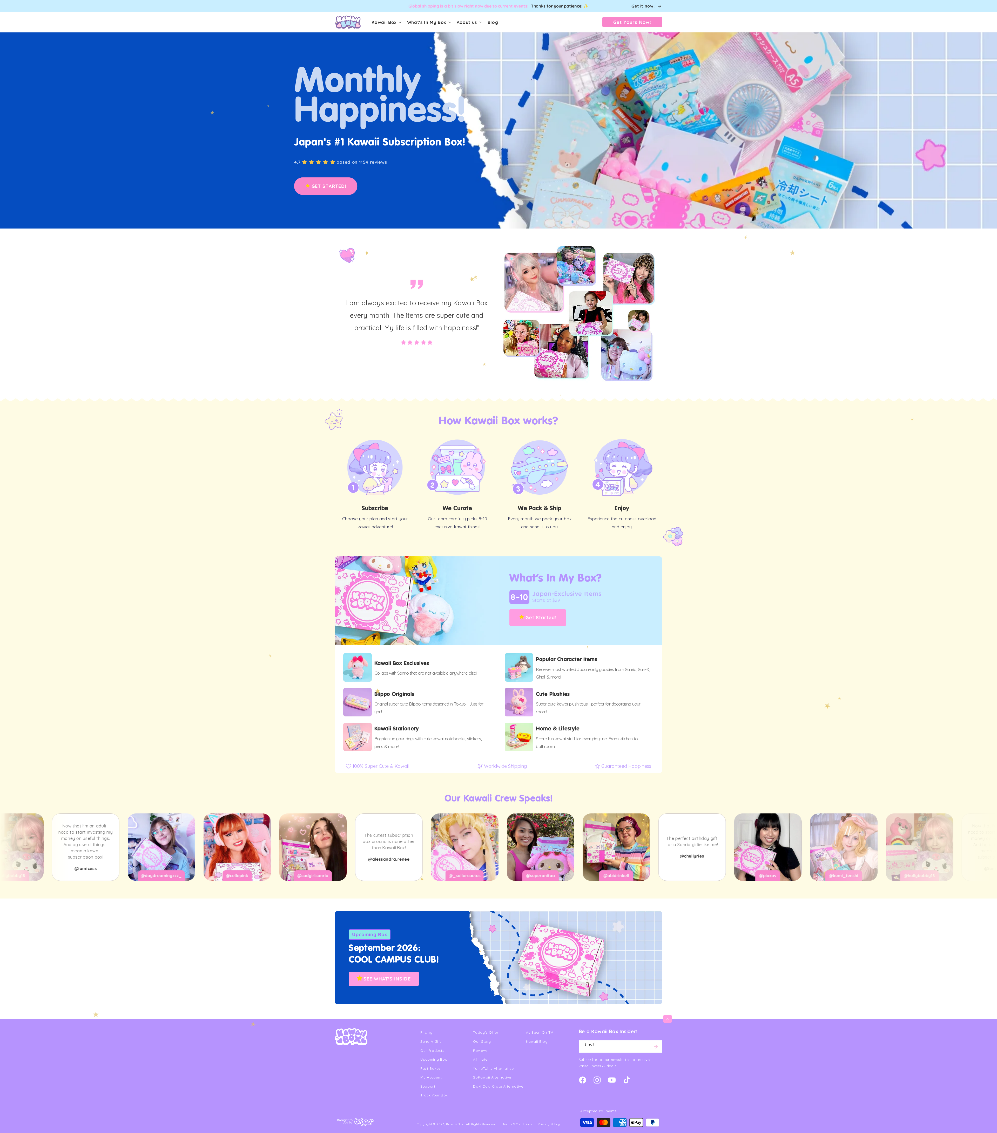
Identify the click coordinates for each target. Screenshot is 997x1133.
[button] (386, 22)
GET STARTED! (329, 186)
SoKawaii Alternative (492, 1077)
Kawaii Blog (537, 1041)
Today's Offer (485, 1032)
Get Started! (541, 617)
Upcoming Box (369, 934)
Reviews (480, 1050)
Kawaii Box (454, 1124)
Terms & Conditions (517, 1124)
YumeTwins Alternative (493, 1068)
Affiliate (480, 1059)
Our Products (432, 1050)
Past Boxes (430, 1068)
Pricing (426, 1032)
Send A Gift (430, 1041)
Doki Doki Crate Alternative (498, 1086)
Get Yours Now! (632, 22)
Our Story (482, 1041)
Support (427, 1086)
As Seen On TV (539, 1032)
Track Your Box (434, 1095)
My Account (431, 1077)
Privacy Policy (549, 1124)
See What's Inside (386, 979)
